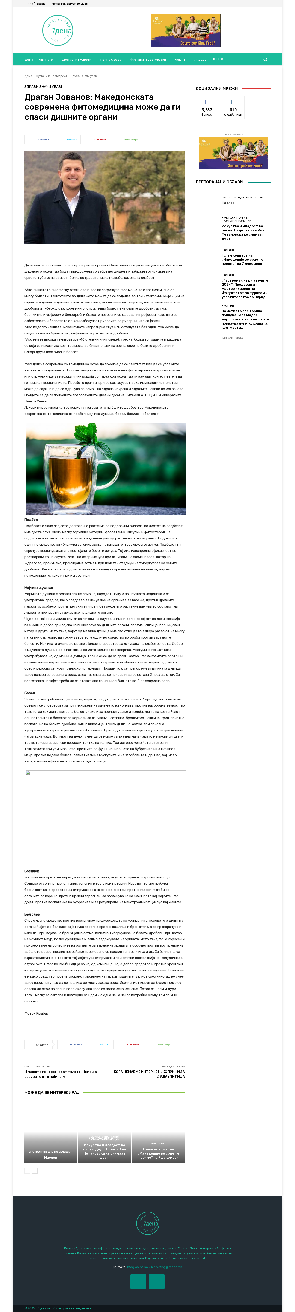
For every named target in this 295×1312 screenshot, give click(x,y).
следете (233, 99)
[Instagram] (157, 1281)
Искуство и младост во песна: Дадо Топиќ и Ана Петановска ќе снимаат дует (104, 1151)
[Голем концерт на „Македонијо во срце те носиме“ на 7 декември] (158, 1131)
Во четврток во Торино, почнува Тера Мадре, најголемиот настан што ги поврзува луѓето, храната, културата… (245, 319)
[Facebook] (262, 3)
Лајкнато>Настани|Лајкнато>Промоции (103, 1138)
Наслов (50, 1157)
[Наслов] (50, 1131)
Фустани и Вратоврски (51, 76)
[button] (265, 59)
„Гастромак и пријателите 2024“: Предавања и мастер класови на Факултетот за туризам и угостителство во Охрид (245, 288)
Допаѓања (207, 99)
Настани (157, 1143)
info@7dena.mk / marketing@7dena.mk (154, 1267)
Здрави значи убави (84, 76)
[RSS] (268, 3)
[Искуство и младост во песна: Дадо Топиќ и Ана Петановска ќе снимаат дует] (104, 1131)
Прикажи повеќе (232, 337)
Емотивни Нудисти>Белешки (50, 1152)
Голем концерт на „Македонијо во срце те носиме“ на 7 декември (158, 1153)
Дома (28, 76)
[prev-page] (27, 1171)
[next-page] (35, 1171)
